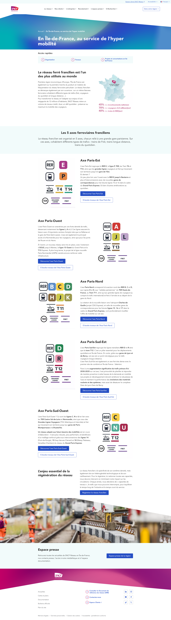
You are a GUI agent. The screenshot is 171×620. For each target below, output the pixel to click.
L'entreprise (70, 9)
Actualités (41, 592)
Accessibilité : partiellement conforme (94, 616)
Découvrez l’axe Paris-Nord (94, 319)
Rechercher (112, 9)
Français (165, 2)
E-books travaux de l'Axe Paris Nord (97, 325)
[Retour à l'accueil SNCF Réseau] (15, 9)
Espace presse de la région (120, 556)
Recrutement (83, 9)
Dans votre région (150, 9)
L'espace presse (97, 9)
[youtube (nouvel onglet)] (126, 597)
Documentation (43, 600)
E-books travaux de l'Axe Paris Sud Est (98, 397)
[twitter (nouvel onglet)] (131, 602)
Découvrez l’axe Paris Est (93, 194)
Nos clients (59, 9)
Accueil (41, 31)
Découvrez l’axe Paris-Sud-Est (95, 390)
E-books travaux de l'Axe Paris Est (96, 200)
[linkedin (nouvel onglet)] (126, 592)
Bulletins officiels (44, 604)
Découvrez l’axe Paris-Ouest (51, 261)
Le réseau (47, 9)
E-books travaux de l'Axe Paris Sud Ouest (57, 455)
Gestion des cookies (73, 616)
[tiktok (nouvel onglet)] (126, 602)
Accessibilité (152, 2)
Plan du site (42, 608)
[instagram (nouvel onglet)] (131, 592)
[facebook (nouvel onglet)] (131, 597)
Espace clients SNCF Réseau (134, 2)
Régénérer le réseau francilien (94, 493)
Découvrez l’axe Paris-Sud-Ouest (53, 448)
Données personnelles (58, 616)
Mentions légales (43, 616)
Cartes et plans (43, 596)
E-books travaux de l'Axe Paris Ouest (55, 268)
